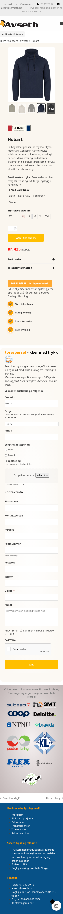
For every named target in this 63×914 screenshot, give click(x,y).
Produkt (10, 397)
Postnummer (13, 543)
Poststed (10, 562)
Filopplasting (13, 461)
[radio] (12, 195)
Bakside (12, 455)
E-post (10, 590)
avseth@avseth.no (11, 7)
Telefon (9, 576)
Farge (18, 190)
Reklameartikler (20, 833)
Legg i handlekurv (26, 237)
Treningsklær (19, 829)
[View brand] (19, 130)
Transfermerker (20, 825)
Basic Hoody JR (10, 798)
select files (42, 475)
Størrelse (19, 210)
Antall (8, 430)
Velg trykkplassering (17, 444)
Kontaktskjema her (22, 903)
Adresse (9, 529)
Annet (8, 605)
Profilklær (17, 814)
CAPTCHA (10, 640)
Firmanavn (11, 501)
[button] (61, 23)
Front (10, 449)
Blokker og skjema (22, 818)
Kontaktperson (14, 515)
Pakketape (17, 822)
